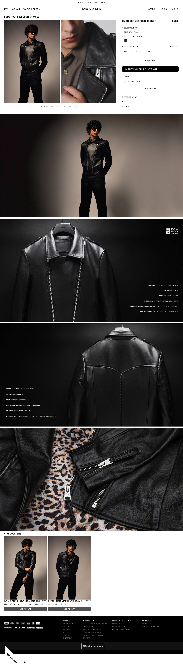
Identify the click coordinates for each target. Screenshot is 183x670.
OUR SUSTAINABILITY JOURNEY (96, 624)
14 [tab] (75, 106)
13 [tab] (72, 106)
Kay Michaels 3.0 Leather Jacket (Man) (22, 601)
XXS (125, 51)
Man (6, 9)
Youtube (67, 635)
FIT (125, 102)
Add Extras (150, 88)
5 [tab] (52, 106)
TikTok (66, 626)
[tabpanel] (32, 61)
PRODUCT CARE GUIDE (92, 629)
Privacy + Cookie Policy (93, 635)
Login (164, 9)
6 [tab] (54, 106)
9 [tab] (62, 106)
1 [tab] (41, 106)
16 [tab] (80, 106)
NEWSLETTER (88, 626)
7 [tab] (57, 106)
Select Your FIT (130, 28)
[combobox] (93, 646)
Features (128, 106)
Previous (7, 62)
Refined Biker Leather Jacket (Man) (65, 601)
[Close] (24, 661)
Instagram (68, 624)
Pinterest (67, 638)
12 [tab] (70, 106)
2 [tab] (44, 106)
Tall (136, 32)
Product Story (130, 97)
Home (7, 17)
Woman (16, 9)
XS (131, 52)
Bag (175, 9)
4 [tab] (49, 106)
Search (152, 9)
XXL (155, 51)
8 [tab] (59, 106)
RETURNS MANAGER (120, 629)
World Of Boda (31, 9)
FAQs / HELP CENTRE (150, 626)
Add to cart (25, 609)
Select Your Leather (133, 36)
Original (128, 32)
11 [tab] (67, 106)
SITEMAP (86, 638)
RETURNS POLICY (119, 626)
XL (149, 51)
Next (113, 62)
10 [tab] (64, 106)
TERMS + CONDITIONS (92, 632)
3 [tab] (46, 106)
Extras (127, 76)
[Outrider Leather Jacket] (32, 61)
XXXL (161, 51)
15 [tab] (77, 106)
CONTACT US (147, 624)
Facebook (67, 629)
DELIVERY (116, 624)
